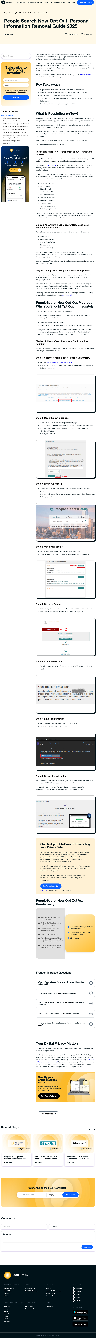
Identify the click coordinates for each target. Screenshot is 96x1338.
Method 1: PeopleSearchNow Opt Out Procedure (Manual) (14, 132)
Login (73, 2)
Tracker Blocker (30, 1288)
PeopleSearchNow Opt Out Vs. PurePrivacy (16, 135)
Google (6, 1318)
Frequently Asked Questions (11, 138)
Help (69, 2)
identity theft (67, 295)
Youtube (78, 1300)
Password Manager (52, 1296)
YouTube (7, 1321)
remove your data (86, 74)
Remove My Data (14, 13)
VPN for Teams (50, 1293)
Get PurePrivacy (85, 2)
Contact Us (49, 1306)
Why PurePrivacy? (22, 2)
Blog (50, 2)
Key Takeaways (8, 115)
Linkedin (78, 1297)
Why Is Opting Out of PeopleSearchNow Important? (15, 126)
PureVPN (48, 1288)
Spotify (6, 1316)
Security (6, 1293)
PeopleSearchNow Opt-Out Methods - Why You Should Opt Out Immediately (16, 129)
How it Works (32, 2)
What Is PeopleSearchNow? (11, 118)
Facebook (7, 1306)
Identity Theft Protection (53, 1291)
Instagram (7, 1309)
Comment (87, 1247)
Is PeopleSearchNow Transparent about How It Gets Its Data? (16, 121)
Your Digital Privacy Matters (11, 141)
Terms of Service (11, 92)
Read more (43, 890)
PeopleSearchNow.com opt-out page (59, 362)
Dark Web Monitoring (59, 2)
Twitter (6, 1311)
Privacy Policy (22, 92)
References (6, 143)
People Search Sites (26, 13)
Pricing (46, 2)
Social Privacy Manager (13, 1303)
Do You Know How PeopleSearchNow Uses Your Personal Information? (16, 124)
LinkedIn (6, 1314)
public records (50, 165)
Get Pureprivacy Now (51, 886)
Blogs (6, 13)
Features (39, 2)
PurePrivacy (9, 34)
